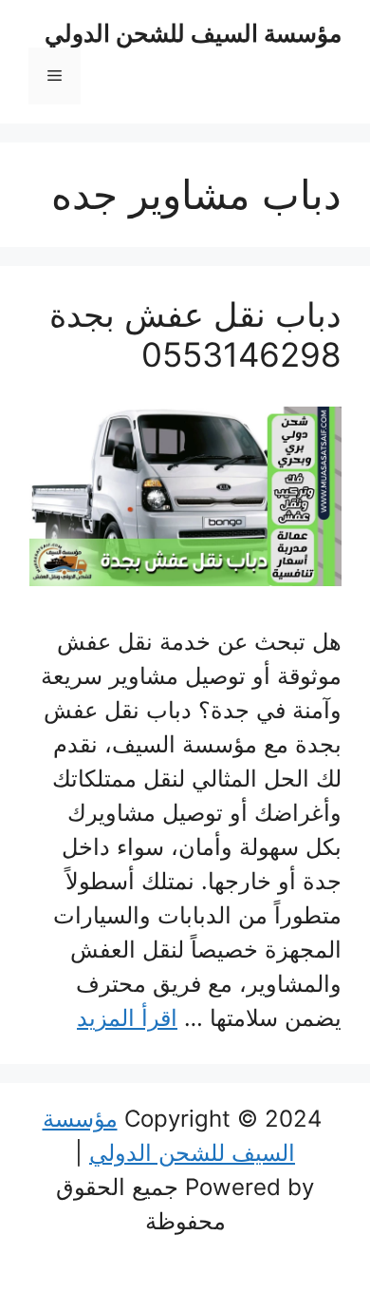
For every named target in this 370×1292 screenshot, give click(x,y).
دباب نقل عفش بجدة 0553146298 (195, 334)
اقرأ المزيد (127, 1018)
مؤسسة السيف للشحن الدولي (193, 33)
